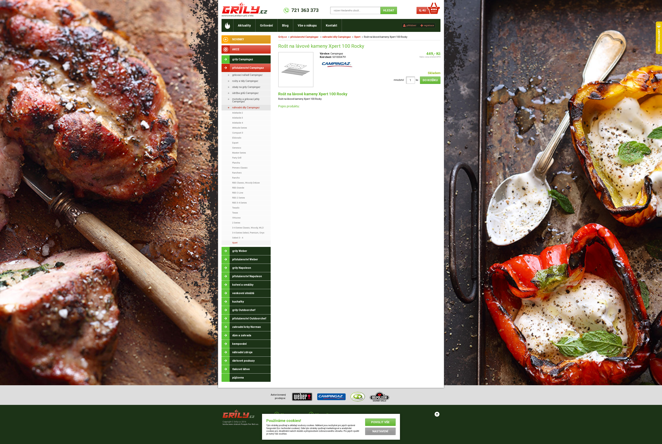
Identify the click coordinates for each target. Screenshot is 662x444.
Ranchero (237, 172)
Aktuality (244, 25)
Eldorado (236, 137)
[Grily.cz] (245, 8)
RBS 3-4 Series (239, 202)
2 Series (236, 222)
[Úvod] (227, 25)
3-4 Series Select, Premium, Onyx (248, 232)
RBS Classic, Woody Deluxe (246, 182)
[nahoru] (437, 414)
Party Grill (236, 157)
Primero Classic (240, 167)
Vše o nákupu (307, 25)
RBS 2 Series (238, 197)
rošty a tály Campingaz (245, 81)
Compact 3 (237, 132)
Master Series (239, 152)
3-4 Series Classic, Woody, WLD (248, 227)
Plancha (236, 162)
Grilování (266, 25)
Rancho (236, 177)
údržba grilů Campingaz (245, 93)
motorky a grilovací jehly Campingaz (245, 100)
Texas (235, 212)
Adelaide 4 (237, 122)
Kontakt (331, 25)
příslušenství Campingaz (304, 36)
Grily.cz (282, 36)
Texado (235, 207)
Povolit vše (380, 422)
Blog (285, 25)
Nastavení (380, 431)
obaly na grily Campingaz (246, 87)
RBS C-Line (237, 192)
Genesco (236, 147)
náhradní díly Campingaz (246, 107)
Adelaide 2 (237, 112)
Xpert (235, 242)
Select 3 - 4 (237, 237)
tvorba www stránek (241, 424)
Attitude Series (239, 127)
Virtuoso (236, 217)
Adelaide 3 (237, 117)
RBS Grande (238, 187)
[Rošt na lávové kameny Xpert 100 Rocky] (295, 70)
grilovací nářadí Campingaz (247, 74)
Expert (235, 142)
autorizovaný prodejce (238, 15)
